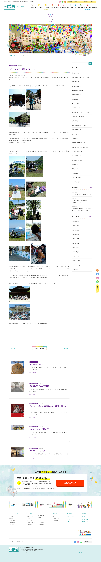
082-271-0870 (25, 550)
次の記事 (66, 348)
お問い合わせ (70, 521)
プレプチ (74, 99)
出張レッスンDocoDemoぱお (78, 147)
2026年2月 (74, 247)
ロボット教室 (75, 129)
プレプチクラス (29, 516)
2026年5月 (74, 234)
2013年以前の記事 (76, 182)
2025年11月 (74, 260)
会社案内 (12, 541)
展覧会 (73, 164)
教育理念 (11, 518)
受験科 (39, 517)
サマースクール (75, 151)
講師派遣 (70, 1)
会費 (53, 516)
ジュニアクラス (29, 524)
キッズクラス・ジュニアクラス (79, 112)
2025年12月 (75, 256)
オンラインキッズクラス (31, 522)
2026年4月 (74, 238)
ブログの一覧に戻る (39, 348)
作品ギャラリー (77, 1)
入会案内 (54, 513)
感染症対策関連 (75, 94)
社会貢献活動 (12, 522)
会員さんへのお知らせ (77, 142)
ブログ (75, 8)
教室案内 (64, 8)
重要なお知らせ (75, 73)
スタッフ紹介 (12, 520)
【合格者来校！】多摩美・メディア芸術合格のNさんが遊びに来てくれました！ (82, 209)
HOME (10, 55)
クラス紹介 (29, 513)
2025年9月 (74, 269)
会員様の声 (94, 8)
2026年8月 (74, 221)
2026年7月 (74, 225)
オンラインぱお (75, 86)
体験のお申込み (70, 483)
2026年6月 (74, 230)
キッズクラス (29, 520)
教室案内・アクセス (87, 521)
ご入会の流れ (55, 520)
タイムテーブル (46, 8)
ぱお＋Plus (11, 524)
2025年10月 (75, 265)
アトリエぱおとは (13, 513)
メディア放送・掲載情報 (77, 90)
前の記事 (13, 348)
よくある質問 (85, 1)
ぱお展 (73, 138)
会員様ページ (92, 1)
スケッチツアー (75, 155)
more (81, 273)
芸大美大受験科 (75, 121)
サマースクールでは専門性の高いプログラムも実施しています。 (82, 201)
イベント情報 (70, 8)
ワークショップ (75, 160)
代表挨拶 (11, 516)
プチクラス (74, 107)
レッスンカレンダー (76, 177)
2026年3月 (74, 243)
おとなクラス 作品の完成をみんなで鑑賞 (82, 194)
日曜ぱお (74, 168)
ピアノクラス (75, 134)
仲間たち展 (80, 8)
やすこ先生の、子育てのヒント (79, 77)
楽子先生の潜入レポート (77, 125)
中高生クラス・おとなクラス (78, 116)
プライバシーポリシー (20, 541)
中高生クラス (41, 515)
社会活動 (74, 173)
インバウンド (75, 103)
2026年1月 (74, 251)
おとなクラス (41, 519)
